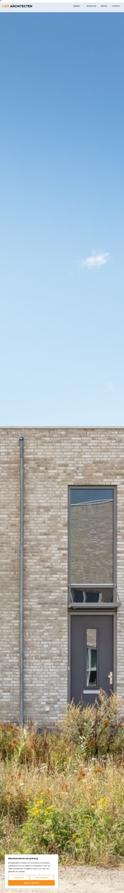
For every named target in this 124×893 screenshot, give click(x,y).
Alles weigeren (42, 877)
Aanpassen (19, 877)
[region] (31, 871)
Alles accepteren (31, 883)
